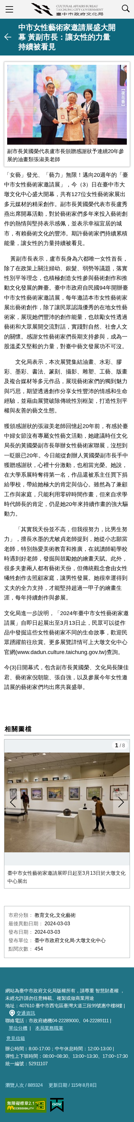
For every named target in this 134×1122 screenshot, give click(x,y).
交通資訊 (26, 1013)
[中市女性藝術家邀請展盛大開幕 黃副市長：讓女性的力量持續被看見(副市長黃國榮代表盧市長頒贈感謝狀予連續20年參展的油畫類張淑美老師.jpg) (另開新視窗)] (67, 105)
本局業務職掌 (49, 1028)
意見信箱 (15, 1038)
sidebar (9, 9)
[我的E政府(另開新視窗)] (57, 1105)
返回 (8, 37)
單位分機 (18, 1028)
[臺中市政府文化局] (67, 9)
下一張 (120, 802)
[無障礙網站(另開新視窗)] (25, 1105)
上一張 (13, 802)
